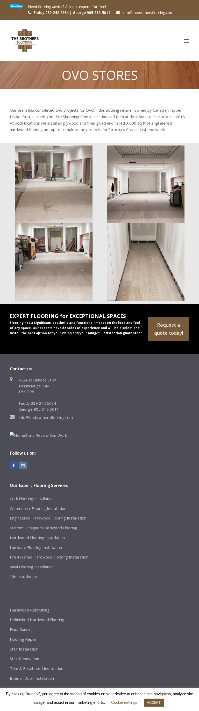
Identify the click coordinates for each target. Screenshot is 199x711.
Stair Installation (24, 649)
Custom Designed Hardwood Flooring (43, 527)
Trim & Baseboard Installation (36, 668)
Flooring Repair (23, 639)
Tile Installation (23, 576)
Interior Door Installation (32, 678)
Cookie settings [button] (124, 702)
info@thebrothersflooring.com (46, 417)
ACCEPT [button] (154, 703)
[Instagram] (23, 465)
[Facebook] (14, 465)
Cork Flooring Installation (32, 498)
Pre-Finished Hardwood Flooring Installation (49, 557)
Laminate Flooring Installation (36, 547)
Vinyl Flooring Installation (32, 566)
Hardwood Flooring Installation (37, 537)
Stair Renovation (24, 658)
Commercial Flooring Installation (38, 508)
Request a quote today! (168, 329)
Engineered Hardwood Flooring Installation (48, 518)
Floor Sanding (22, 629)
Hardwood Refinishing (29, 610)
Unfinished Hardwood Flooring (37, 619)
